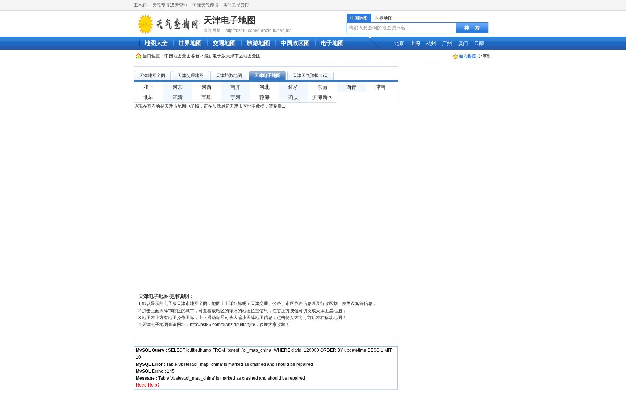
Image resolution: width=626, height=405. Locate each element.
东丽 (322, 87)
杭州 (431, 43)
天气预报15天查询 (170, 5)
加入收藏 (467, 56)
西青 (351, 87)
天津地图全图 (152, 75)
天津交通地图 (191, 75)
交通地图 (224, 43)
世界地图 (383, 18)
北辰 (148, 97)
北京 (399, 43)
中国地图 (359, 18)
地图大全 (156, 43)
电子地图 (332, 43)
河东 (177, 87)
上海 (415, 43)
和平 (148, 87)
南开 (235, 87)
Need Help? (148, 385)
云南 (479, 43)
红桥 (293, 87)
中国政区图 (295, 43)
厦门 (463, 43)
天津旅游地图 (229, 75)
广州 (447, 43)
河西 (206, 87)
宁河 (235, 97)
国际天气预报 (205, 5)
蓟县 (293, 97)
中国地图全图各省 (181, 55)
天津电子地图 (230, 20)
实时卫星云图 (236, 5)
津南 (380, 87)
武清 (177, 97)
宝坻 (206, 97)
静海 (264, 97)
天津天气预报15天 (310, 75)
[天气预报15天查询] (167, 23)
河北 (264, 87)
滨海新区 (322, 97)
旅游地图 (258, 43)
